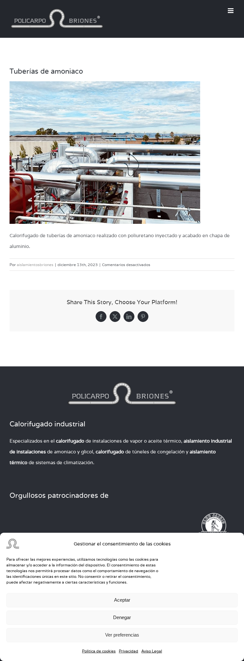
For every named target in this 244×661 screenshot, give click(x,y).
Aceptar (122, 600)
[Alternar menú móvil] (231, 10)
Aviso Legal (151, 651)
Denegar (122, 617)
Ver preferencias (122, 635)
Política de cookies (99, 651)
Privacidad (128, 651)
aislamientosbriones (35, 264)
